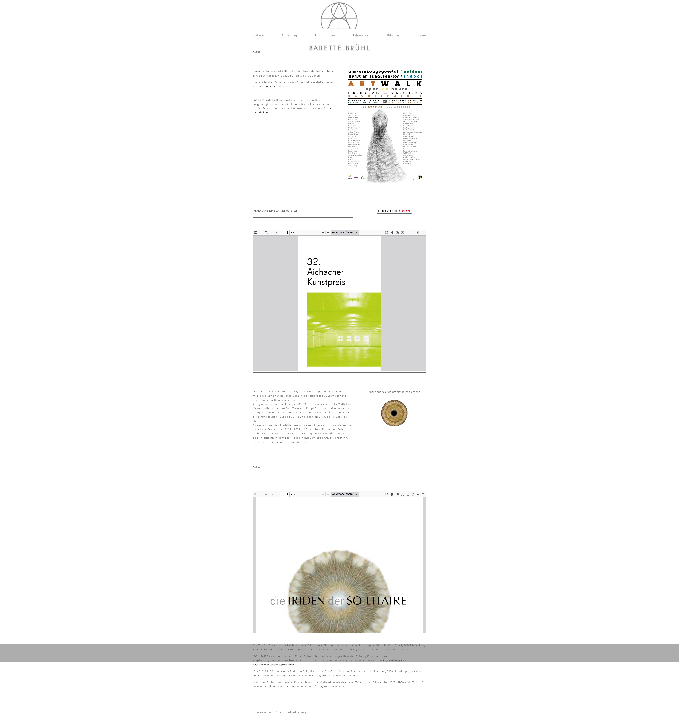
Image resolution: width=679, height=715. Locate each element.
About (421, 36)
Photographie (325, 36)
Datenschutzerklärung (290, 712)
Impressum (263, 712)
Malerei (258, 36)
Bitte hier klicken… (278, 86)
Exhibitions (361, 36)
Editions (393, 36)
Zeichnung (289, 36)
